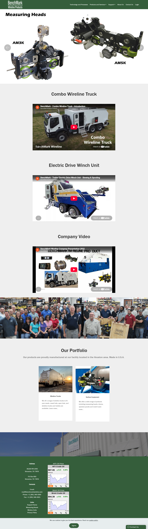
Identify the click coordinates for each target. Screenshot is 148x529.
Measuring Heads (32, 507)
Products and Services (97, 5)
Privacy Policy (32, 513)
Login (137, 5)
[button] (7, 47)
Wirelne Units (32, 510)
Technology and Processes (79, 5)
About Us (120, 5)
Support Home (32, 505)
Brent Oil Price (58, 490)
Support (111, 5)
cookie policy (93, 520)
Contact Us (129, 5)
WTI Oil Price (58, 464)
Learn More (55, 379)
